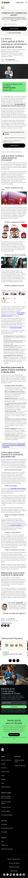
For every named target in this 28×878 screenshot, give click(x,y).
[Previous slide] (10, 660)
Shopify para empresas (7, 849)
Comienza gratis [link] (14, 28)
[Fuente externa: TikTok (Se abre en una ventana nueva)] (17, 875)
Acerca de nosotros (6, 760)
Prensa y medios (5, 771)
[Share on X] (5, 625)
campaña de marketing (16, 327)
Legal (2, 783)
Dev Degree (4, 832)
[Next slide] (17, 660)
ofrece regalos (21, 312)
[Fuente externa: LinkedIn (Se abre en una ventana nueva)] (20, 875)
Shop (2, 841)
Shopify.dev (4, 824)
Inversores (3, 767)
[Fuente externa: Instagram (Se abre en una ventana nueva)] (14, 875)
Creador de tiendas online (19, 760)
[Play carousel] (14, 660)
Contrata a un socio (6, 807)
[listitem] (14, 649)
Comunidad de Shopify (7, 815)
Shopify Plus (4, 845)
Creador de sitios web (20, 765)
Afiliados (3, 779)
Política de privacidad (14, 867)
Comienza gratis (20, 2)
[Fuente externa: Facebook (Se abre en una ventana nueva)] (4, 875)
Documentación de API (7, 828)
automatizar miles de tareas (18, 488)
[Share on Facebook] (2, 625)
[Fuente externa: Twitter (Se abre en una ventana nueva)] (7, 875)
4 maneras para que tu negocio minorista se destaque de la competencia (13, 445)
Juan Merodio (19, 602)
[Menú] (26, 2)
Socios (2, 775)
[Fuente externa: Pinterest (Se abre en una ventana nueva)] (24, 875)
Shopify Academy (5, 811)
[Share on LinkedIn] (8, 625)
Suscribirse (14, 706)
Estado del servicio (5, 787)
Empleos (3, 764)
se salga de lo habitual (15, 525)
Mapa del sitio (14, 870)
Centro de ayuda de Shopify (6, 802)
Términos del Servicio (14, 863)
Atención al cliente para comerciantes (6, 797)
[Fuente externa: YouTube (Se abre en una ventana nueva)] (11, 875)
